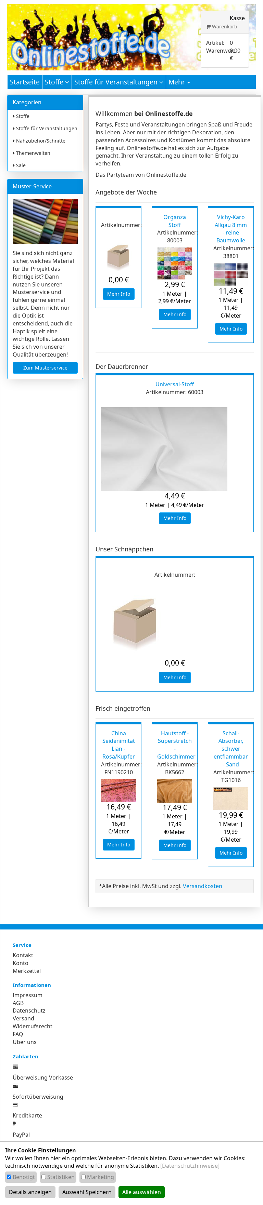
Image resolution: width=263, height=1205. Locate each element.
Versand (23, 1018)
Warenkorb (224, 26)
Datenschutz (29, 1010)
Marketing (100, 1177)
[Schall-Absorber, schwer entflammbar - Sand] (230, 798)
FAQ (18, 1034)
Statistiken (61, 1177)
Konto (20, 963)
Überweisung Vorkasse (43, 1077)
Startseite (25, 81)
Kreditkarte (27, 1115)
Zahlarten (25, 1056)
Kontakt (23, 955)
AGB (18, 1003)
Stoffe (55, 81)
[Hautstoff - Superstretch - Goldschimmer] (174, 791)
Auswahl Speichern (87, 1192)
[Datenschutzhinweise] (190, 1165)
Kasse (237, 18)
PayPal (21, 1134)
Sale (20, 165)
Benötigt (24, 1177)
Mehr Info (118, 294)
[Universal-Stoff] (174, 449)
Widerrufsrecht (32, 1026)
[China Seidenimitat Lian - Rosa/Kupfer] (118, 790)
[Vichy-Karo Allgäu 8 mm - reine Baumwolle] (230, 274)
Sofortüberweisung (38, 1096)
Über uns (25, 1042)
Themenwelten (32, 153)
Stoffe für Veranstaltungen (116, 81)
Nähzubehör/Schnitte (40, 140)
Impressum (27, 995)
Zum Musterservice (45, 367)
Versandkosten (202, 886)
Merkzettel (27, 971)
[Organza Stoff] (174, 263)
